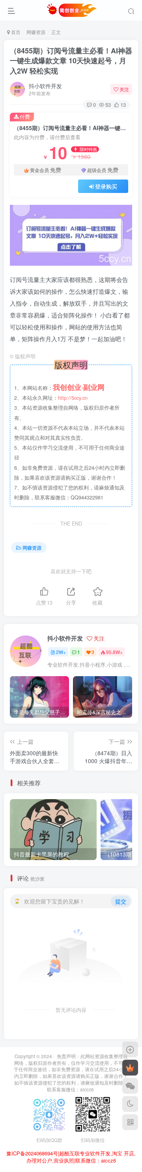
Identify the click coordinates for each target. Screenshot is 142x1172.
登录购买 (106, 186)
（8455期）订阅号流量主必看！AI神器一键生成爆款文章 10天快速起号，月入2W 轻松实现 (71, 60)
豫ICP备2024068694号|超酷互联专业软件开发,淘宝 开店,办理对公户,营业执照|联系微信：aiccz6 (71, 1157)
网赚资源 (35, 31)
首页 (15, 31)
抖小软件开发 (45, 86)
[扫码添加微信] (130, 1086)
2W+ (61, 651)
